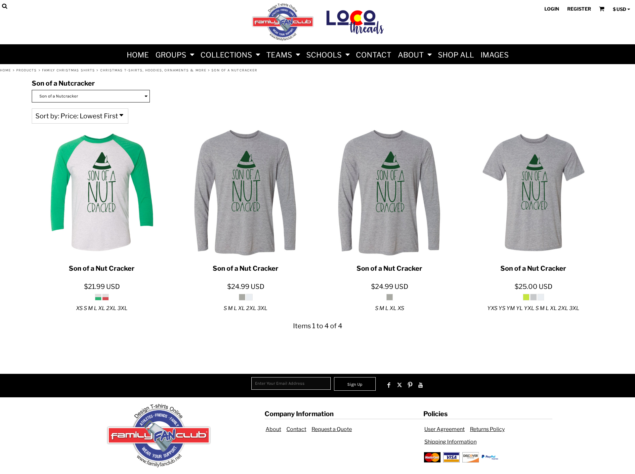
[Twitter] (399, 385)
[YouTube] (420, 385)
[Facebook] (389, 385)
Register (579, 9)
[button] (174, 54)
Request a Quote (332, 429)
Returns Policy (487, 429)
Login (551, 9)
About (273, 429)
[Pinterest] (410, 385)
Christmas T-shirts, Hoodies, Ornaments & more (153, 70)
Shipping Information (450, 442)
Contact (296, 429)
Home (5, 70)
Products (26, 70)
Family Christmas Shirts (68, 70)
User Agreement (444, 429)
